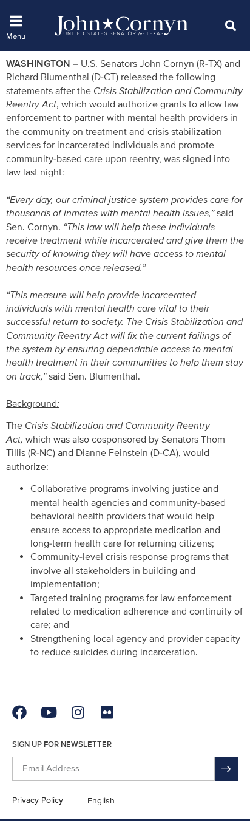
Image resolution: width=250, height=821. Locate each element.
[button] (230, 25)
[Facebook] (19, 712)
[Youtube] (48, 712)
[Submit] (226, 769)
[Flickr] (106, 712)
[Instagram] (77, 712)
